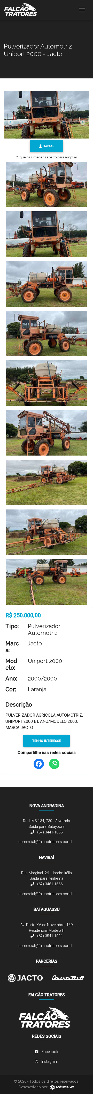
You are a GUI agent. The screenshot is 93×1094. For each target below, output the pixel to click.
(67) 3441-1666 (49, 832)
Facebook (49, 1052)
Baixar (48, 146)
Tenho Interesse (46, 741)
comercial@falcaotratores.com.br (46, 842)
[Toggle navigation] (82, 10)
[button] (10, 122)
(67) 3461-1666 (49, 884)
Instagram (49, 1061)
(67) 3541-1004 (49, 936)
